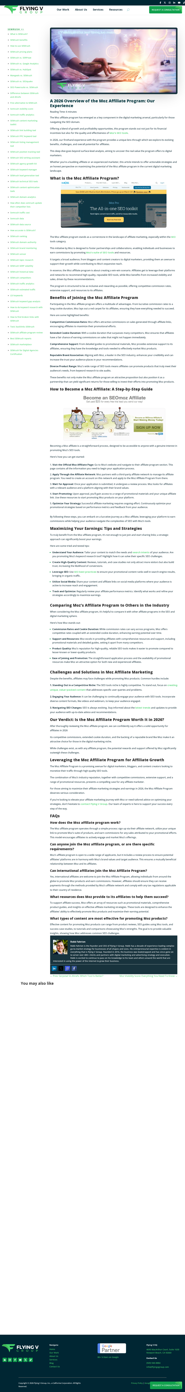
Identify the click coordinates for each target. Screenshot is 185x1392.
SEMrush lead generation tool (24, 175)
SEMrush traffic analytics (22, 283)
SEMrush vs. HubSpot (20, 69)
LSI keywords (16, 295)
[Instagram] (67, 968)
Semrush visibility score (21, 108)
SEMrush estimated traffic (22, 289)
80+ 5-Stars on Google (108, 1357)
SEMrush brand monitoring (23, 248)
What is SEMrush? (19, 34)
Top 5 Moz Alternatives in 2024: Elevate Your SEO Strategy (62, 1293)
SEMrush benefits (18, 40)
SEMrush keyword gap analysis (25, 301)
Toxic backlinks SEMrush (22, 326)
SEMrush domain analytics (23, 197)
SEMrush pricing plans (21, 51)
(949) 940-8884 (153, 1363)
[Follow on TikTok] (31, 1360)
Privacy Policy (137, 1383)
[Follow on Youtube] (20, 1360)
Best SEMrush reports (20, 338)
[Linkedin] (54, 968)
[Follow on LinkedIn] (5, 1360)
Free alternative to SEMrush (23, 102)
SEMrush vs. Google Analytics (24, 63)
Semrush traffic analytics (22, 114)
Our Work (54, 1352)
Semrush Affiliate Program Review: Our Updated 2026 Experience (66, 1071)
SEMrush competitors (20, 277)
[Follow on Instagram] (10, 1360)
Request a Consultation (166, 1385)
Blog (51, 1363)
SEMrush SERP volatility (21, 265)
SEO (173, 237)
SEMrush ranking (18, 236)
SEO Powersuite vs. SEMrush (24, 87)
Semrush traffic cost (20, 212)
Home (52, 1349)
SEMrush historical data (21, 271)
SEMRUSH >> (16, 29)
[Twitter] (60, 968)
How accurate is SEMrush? (23, 230)
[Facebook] (74, 968)
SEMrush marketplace (21, 344)
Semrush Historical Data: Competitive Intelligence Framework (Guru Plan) (72, 1182)
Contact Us (54, 1366)
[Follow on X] (25, 1360)
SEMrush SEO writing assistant (25, 157)
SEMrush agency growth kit (23, 163)
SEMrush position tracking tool (25, 151)
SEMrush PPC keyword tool (23, 136)
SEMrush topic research (21, 260)
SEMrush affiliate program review (26, 332)
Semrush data (17, 218)
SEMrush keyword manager (23, 169)
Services (53, 1359)
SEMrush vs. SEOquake (21, 81)
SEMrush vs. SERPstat (20, 57)
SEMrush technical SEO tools (24, 181)
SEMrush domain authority (23, 242)
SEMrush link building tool (23, 130)
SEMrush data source (20, 224)
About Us (53, 1356)
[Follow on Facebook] (15, 1360)
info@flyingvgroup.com (157, 1367)
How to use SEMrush (20, 45)
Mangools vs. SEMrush (21, 75)
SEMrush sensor (18, 254)
